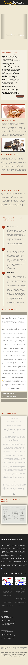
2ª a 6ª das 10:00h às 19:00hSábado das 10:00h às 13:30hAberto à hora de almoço (7, 625)
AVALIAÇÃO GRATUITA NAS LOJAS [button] (8, 393)
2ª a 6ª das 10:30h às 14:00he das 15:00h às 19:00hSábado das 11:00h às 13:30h (7, 638)
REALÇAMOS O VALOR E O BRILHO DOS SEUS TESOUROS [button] (12, 313)
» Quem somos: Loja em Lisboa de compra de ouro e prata (7, 588)
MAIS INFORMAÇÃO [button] (5, 400)
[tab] (14, 313)
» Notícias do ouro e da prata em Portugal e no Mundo (7, 593)
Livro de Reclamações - (15, 648)
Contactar (20, 96)
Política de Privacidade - (5, 648)
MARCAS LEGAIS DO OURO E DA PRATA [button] (9, 396)
